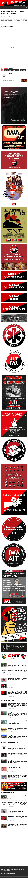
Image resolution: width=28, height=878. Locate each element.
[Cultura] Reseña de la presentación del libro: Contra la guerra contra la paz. (17, 825)
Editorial (23, 70)
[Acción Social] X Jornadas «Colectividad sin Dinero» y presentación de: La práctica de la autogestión (17, 722)
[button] (26, 8)
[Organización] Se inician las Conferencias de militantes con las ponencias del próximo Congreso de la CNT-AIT (17, 693)
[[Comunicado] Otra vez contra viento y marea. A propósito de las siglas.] (4, 687)
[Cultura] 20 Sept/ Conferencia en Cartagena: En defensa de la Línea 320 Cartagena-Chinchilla (17, 761)
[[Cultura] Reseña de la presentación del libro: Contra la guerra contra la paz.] (4, 826)
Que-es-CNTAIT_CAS (5, 68)
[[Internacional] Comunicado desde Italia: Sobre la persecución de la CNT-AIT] (4, 680)
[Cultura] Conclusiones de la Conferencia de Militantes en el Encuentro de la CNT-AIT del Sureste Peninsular (17, 776)
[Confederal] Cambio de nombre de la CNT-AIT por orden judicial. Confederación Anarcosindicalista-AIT (17, 671)
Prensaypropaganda (14, 16)
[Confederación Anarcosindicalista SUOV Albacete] (14, 5)
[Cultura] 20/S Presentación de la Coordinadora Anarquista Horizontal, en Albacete (17, 769)
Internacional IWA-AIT (7, 792)
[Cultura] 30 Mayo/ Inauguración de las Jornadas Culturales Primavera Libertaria (17, 729)
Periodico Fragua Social (8, 700)
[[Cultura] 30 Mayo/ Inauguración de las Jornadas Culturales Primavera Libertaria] (4, 731)
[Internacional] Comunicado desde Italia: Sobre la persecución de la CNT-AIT (17, 679)
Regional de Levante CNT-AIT (9, 743)
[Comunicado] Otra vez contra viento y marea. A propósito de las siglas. (17, 685)
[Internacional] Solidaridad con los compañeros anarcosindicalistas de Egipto (17, 817)
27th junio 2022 (5, 16)
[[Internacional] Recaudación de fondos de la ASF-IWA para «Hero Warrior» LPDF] (4, 666)
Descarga (11, 68)
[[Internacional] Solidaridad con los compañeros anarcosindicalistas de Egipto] (4, 819)
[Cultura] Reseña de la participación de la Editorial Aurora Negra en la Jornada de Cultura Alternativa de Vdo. (17, 736)
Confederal (15, 70)
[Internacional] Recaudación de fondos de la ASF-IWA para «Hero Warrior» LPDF (17, 664)
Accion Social (8, 70)
